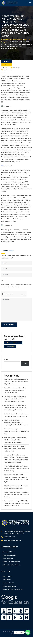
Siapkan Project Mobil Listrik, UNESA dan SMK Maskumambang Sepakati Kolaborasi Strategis (16, 494)
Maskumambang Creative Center (13, 589)
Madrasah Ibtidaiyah (9, 552)
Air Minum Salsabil (8, 583)
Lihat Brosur (17, 343)
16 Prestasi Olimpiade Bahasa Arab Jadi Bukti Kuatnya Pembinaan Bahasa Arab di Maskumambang (16, 468)
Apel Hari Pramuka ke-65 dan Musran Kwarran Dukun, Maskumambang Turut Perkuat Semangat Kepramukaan (15, 407)
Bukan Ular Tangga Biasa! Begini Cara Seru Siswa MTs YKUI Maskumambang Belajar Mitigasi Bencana (16, 381)
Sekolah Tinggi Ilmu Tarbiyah (11, 565)
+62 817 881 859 (9, 537)
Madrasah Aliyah (8, 558)
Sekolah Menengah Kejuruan (11, 561)
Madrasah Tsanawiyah (9, 555)
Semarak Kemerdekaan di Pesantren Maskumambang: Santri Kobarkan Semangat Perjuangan (15, 390)
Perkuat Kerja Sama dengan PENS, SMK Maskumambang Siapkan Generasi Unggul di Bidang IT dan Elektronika (16, 503)
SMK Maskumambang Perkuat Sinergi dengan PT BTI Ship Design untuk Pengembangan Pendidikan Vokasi (15, 399)
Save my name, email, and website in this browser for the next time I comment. (16, 286)
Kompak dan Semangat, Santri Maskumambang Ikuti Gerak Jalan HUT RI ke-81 (16, 431)
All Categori (16, 67)
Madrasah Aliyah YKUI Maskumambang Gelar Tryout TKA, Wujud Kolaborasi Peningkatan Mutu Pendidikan (15, 440)
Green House (7, 580)
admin (7, 67)
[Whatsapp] (27, 632)
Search (6, 359)
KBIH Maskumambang (9, 586)
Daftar (8, 343)
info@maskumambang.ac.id (12, 540)
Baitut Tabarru (7, 576)
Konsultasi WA (10, 347)
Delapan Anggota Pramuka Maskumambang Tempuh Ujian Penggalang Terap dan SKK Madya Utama (16, 422)
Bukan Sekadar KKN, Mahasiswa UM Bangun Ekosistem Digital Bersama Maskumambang (14, 449)
